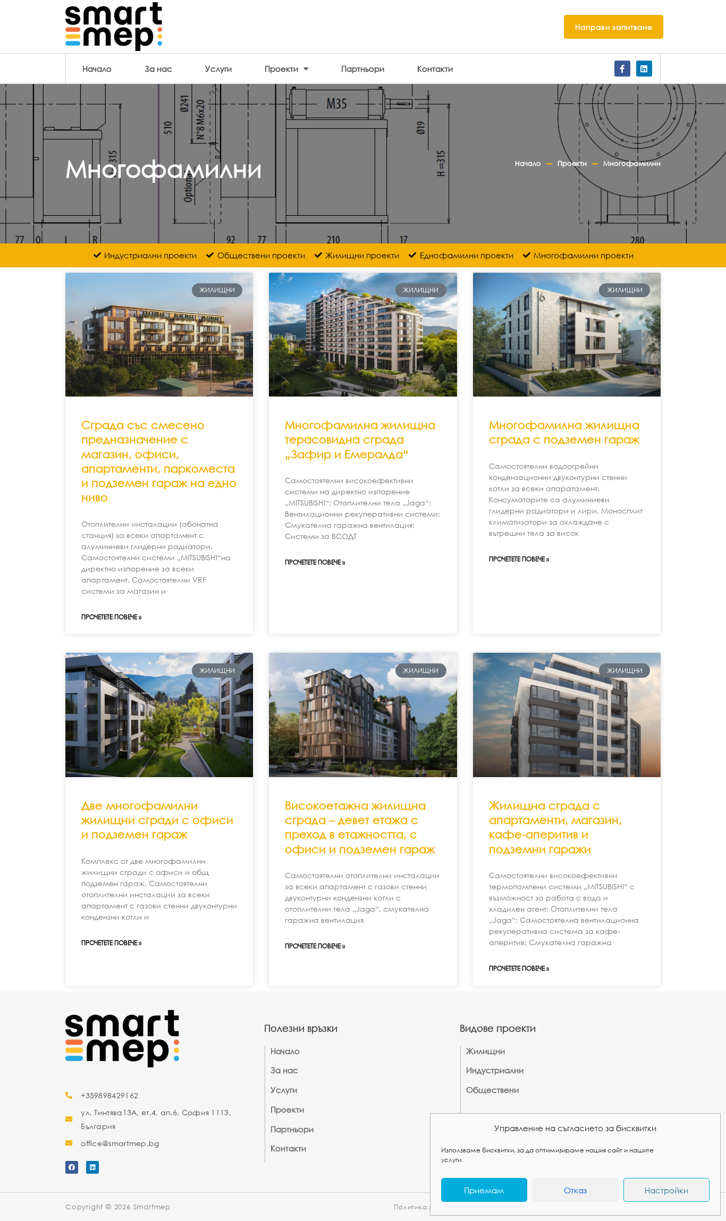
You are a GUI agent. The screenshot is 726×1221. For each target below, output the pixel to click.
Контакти (435, 68)
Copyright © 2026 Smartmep (118, 1206)
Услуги (218, 68)
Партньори (362, 68)
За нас (158, 68)
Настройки (666, 1190)
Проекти (281, 68)
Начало (97, 68)
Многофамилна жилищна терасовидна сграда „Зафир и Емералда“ (360, 439)
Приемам (484, 1190)
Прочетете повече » (111, 616)
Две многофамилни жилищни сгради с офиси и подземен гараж (157, 820)
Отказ (575, 1190)
